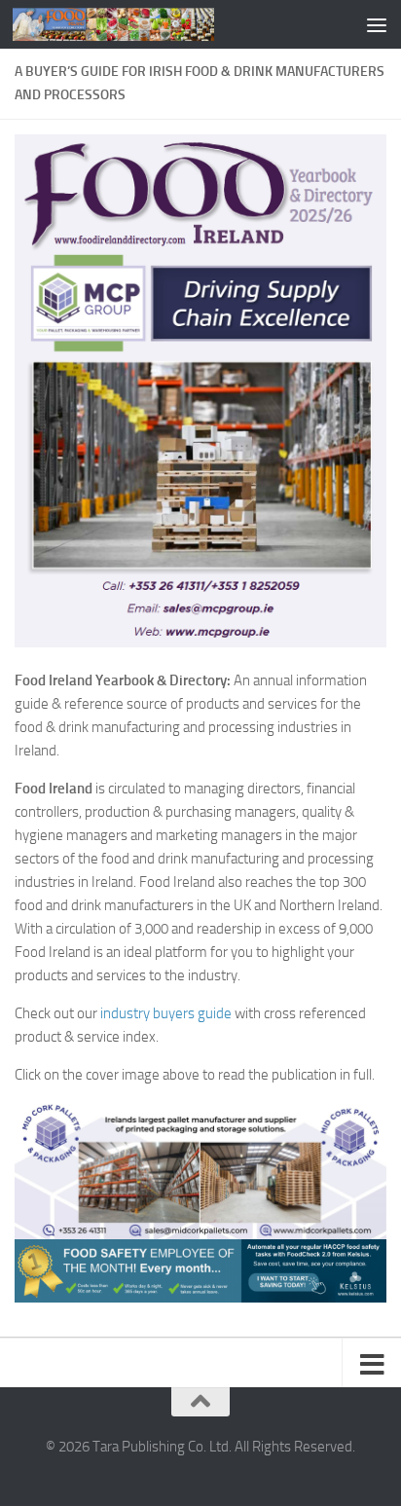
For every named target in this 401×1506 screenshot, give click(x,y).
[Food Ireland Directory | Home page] (147, 24)
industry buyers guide (166, 1013)
